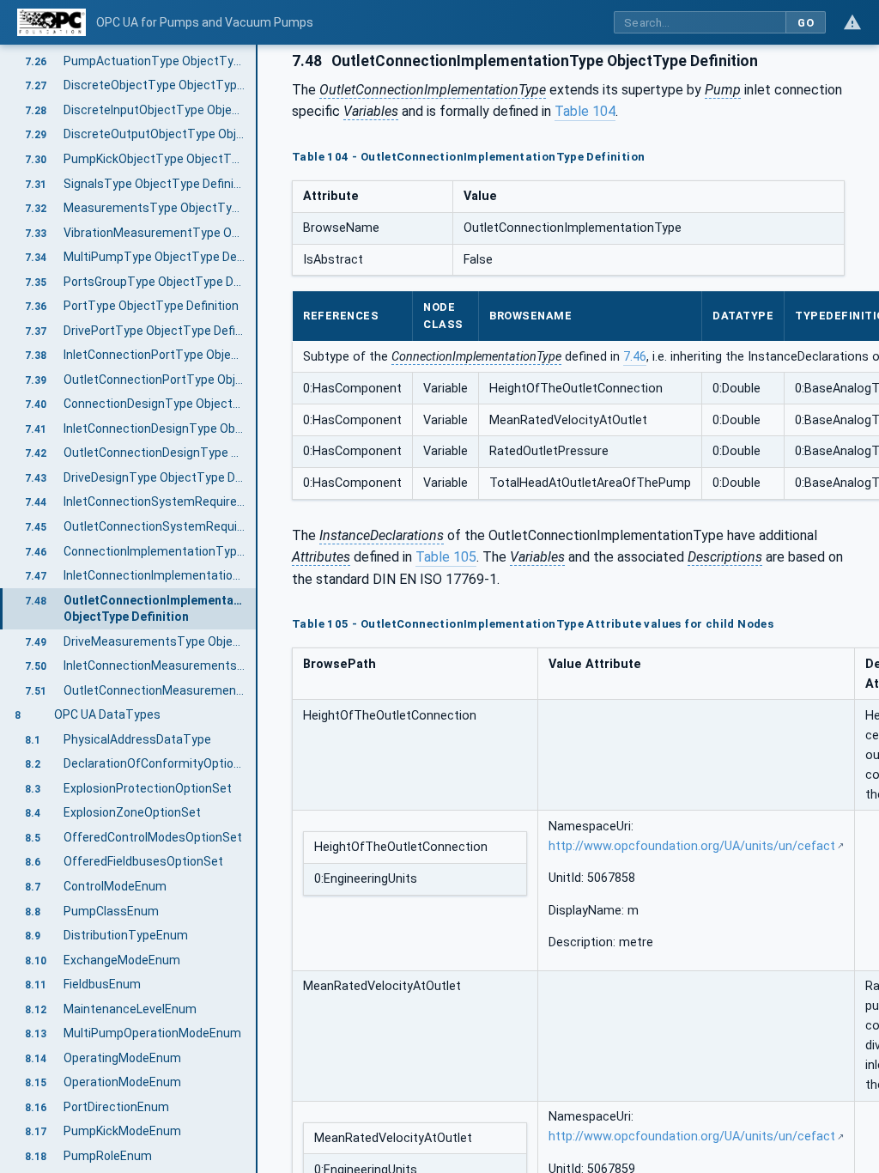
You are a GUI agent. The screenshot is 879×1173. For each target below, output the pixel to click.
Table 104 (585, 111)
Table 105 (445, 557)
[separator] (257, 609)
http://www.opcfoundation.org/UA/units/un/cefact (692, 846)
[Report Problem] (852, 22)
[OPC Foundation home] (51, 22)
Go (805, 22)
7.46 (634, 356)
